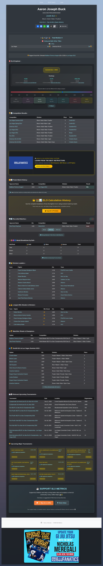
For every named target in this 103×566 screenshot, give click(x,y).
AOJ (62, 273)
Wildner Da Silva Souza (55, 82)
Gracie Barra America (66, 295)
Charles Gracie (73, 139)
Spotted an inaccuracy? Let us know (52, 257)
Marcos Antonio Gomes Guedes (22, 315)
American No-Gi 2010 (15, 139)
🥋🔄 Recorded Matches (18, 219)
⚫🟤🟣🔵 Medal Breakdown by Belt (22, 240)
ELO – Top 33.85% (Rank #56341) (51, 22)
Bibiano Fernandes (23, 295)
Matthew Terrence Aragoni (16, 187)
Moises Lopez (13, 358)
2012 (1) (58, 229)
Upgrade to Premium (52, 211)
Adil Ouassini (13, 364)
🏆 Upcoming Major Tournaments (21, 444)
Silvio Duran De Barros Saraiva (17, 368)
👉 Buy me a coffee (45, 503)
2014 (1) (51, 229)
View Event (33, 456)
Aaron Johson (81, 82)
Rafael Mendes (22, 276)
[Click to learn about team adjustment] (56, 15)
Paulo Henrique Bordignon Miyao (27, 270)
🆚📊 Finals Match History (18, 180)
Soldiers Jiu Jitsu (65, 279)
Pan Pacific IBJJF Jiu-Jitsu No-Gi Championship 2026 (23, 410)
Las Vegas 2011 (13, 132)
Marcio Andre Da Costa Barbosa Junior (28, 285)
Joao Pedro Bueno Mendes (25, 298)
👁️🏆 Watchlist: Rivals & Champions (22, 331)
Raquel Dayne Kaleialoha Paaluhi (18, 374)
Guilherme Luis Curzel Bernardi (29, 82)
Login (61, 2)
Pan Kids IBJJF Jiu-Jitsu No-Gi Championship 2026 (23, 425)
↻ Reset (51, 106)
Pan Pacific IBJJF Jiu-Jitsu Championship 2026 (22, 415)
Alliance (63, 282)
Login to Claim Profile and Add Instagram (51, 12)
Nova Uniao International (67, 285)
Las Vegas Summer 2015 (16, 120)
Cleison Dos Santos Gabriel (21, 321)
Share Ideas (62, 503)
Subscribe (64, 26)
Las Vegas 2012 (13, 129)
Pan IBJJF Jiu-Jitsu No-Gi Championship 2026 (21, 407)
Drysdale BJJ (72, 126)
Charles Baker (13, 355)
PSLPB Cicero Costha (67, 270)
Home (41, 2)
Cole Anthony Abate (23, 273)
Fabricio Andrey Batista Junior (26, 288)
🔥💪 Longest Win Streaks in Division (22, 305)
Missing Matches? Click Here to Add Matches (52, 235)
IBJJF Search (51, 2)
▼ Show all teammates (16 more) (52, 387)
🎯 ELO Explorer (15, 61)
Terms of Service (48, 522)
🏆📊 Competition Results (18, 113)
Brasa (70, 132)
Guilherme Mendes (23, 292)
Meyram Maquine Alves (24, 279)
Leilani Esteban (13, 377)
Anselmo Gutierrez (14, 371)
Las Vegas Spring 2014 (15, 123)
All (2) (44, 229)
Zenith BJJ (50, 16)
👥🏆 (24, 348)
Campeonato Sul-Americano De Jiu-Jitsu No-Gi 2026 (23, 401)
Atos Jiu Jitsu (64, 276)
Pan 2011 (12, 136)
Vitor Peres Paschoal (15, 226)
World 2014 (41, 226)
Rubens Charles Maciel (24, 282)
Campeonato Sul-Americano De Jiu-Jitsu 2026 (21, 404)
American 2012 (13, 126)
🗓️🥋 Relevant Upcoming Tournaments (23, 394)
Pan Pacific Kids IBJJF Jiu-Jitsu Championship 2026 (23, 420)
